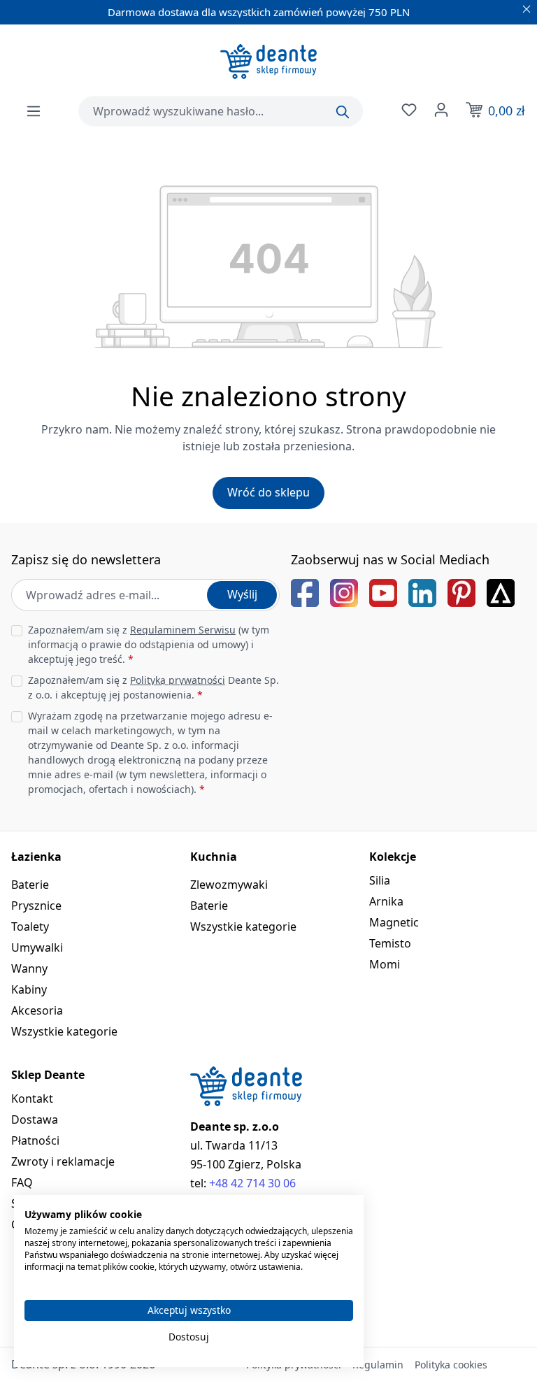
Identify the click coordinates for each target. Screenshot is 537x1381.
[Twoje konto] (440, 110)
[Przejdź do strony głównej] (268, 61)
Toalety (30, 926)
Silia (379, 880)
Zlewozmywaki (229, 884)
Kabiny (29, 989)
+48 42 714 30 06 (252, 1183)
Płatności (35, 1140)
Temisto (390, 943)
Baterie (30, 884)
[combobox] (220, 111)
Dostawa (34, 1119)
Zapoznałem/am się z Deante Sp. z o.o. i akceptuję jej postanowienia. (153, 687)
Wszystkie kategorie (64, 1031)
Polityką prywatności (177, 680)
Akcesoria (37, 1010)
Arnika (386, 901)
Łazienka (36, 856)
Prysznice (36, 905)
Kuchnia (213, 856)
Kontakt (32, 1098)
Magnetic (394, 922)
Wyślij (242, 594)
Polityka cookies (451, 1364)
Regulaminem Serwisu (183, 629)
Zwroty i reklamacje (63, 1161)
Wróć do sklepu (268, 492)
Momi (384, 964)
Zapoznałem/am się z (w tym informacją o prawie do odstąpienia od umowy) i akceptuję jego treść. (148, 644)
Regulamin (377, 1364)
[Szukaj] (343, 112)
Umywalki (37, 947)
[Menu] (33, 111)
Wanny (29, 968)
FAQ (22, 1182)
